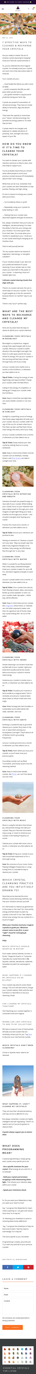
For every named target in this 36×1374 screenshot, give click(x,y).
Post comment (12, 1327)
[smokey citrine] (18, 1080)
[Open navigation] (3, 9)
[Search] (28, 9)
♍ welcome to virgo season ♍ (18, 2)
